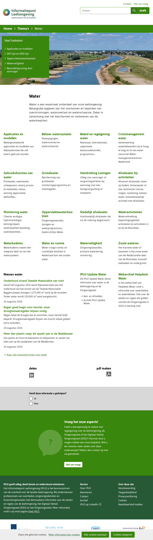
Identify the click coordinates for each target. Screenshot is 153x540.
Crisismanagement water (131, 136)
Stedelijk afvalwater (94, 212)
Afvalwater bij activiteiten (128, 175)
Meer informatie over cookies (64, 534)
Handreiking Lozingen (95, 173)
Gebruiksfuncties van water (18, 175)
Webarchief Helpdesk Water (133, 276)
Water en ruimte (53, 243)
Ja (35, 398)
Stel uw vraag (141, 4)
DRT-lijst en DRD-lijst (18, 53)
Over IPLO (33, 511)
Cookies (122, 500)
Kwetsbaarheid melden (130, 504)
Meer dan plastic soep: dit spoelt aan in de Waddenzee (38, 333)
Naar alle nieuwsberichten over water (27, 354)
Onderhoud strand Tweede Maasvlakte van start (34, 280)
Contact (127, 4)
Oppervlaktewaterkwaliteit (21, 58)
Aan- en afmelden (93, 296)
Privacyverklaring (127, 496)
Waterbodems (13, 243)
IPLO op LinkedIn (90, 504)
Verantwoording (126, 488)
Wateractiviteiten (130, 212)
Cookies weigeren (122, 534)
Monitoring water (16, 212)
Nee (36, 403)
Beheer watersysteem (56, 134)
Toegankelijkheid (127, 492)
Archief (84, 500)
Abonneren (86, 492)
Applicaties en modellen (20, 48)
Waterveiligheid (15, 63)
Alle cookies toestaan (95, 534)
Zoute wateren (128, 243)
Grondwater (50, 173)
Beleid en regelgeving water (95, 136)
